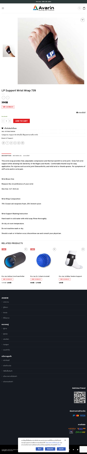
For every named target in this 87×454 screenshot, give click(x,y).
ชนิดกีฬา (6, 339)
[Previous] (1, 268)
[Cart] (84, 8)
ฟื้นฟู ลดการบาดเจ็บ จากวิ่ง (30, 135)
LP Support (9, 138)
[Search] (79, 8)
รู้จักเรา (5, 307)
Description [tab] (6, 156)
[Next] (85, 268)
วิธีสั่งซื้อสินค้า (8, 371)
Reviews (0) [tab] (17, 156)
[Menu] (3, 8)
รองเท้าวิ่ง (6, 350)
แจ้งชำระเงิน (7, 365)
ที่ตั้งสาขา (6, 318)
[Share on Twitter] (11, 143)
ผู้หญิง (5, 334)
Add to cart (21, 121)
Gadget (6, 344)
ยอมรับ (61, 449)
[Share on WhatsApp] (3, 143)
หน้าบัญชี (6, 360)
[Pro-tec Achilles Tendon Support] (72, 260)
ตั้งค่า (59, 445)
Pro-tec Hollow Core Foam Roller (13, 276)
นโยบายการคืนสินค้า (10, 376)
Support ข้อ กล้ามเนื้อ (15, 135)
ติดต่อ (5, 312)
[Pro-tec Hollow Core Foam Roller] (15, 260)
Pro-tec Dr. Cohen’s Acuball (39, 276)
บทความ (6, 302)
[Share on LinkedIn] (22, 143)
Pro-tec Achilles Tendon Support (70, 276)
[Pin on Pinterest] (19, 143)
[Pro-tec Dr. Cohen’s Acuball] (43, 260)
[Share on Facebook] (7, 143)
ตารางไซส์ (81, 112)
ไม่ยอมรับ (50, 449)
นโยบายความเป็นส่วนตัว (53, 443)
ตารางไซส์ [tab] (26, 156)
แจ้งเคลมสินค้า (8, 381)
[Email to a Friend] (15, 143)
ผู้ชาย (5, 328)
